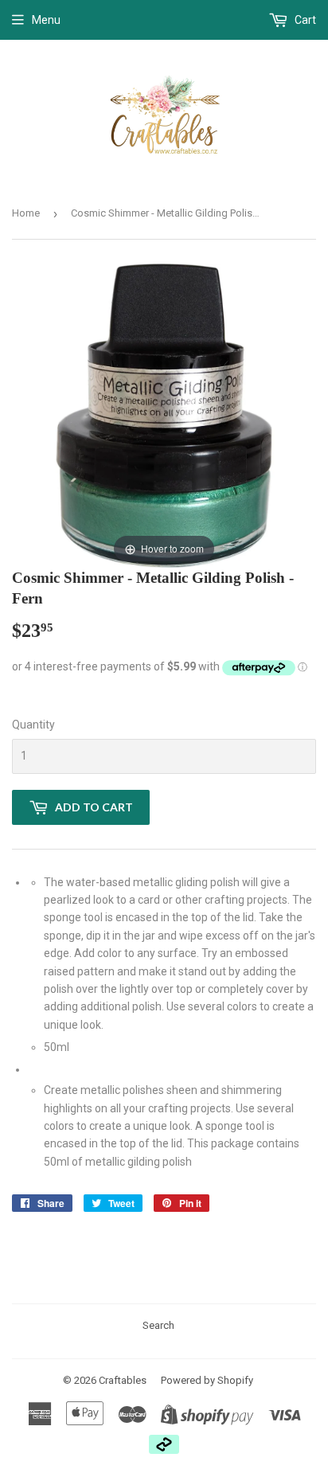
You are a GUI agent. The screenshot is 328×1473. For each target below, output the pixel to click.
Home (26, 213)
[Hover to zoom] (164, 414)
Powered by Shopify (207, 1380)
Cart (304, 20)
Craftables (122, 1380)
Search (158, 1325)
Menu (46, 20)
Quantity (33, 724)
